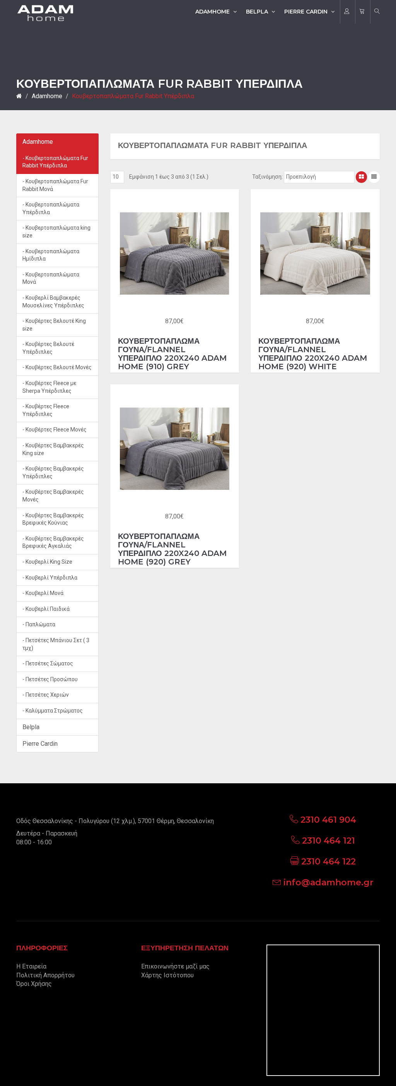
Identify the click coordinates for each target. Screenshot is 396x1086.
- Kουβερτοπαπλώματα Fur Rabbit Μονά (55, 185)
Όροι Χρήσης (34, 983)
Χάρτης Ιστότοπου (167, 975)
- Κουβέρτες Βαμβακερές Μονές (53, 496)
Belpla (258, 11)
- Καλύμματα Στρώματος (52, 711)
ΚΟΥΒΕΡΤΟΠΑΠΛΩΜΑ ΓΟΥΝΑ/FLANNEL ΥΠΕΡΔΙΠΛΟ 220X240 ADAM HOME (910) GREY (172, 353)
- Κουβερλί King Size (47, 562)
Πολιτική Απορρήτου (45, 975)
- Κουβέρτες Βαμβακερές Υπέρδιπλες (53, 472)
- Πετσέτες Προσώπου (50, 679)
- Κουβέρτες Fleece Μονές (54, 429)
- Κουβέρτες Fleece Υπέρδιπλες (45, 410)
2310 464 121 (328, 840)
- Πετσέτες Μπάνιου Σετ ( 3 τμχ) (55, 644)
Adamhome (213, 11)
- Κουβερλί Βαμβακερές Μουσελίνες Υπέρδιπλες (53, 302)
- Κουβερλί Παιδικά (46, 609)
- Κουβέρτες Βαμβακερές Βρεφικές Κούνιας (53, 519)
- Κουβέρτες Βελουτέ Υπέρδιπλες (48, 348)
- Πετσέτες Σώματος (47, 663)
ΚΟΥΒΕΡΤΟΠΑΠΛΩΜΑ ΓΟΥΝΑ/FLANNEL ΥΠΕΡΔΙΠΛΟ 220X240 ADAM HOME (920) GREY (172, 549)
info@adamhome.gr (328, 882)
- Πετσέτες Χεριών (45, 695)
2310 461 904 (328, 820)
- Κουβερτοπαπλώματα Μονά (50, 278)
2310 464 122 (328, 861)
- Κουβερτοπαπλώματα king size (56, 232)
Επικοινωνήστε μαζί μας (175, 966)
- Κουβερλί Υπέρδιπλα (49, 578)
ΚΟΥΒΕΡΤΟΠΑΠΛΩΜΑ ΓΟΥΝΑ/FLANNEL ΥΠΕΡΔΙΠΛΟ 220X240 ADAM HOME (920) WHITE (312, 353)
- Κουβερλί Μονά (42, 593)
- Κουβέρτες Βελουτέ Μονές (57, 367)
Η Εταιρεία (31, 966)
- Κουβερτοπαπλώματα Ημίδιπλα (50, 255)
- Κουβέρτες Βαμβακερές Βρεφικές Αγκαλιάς (53, 542)
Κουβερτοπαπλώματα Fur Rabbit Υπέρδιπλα (133, 96)
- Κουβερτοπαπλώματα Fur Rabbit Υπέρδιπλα (55, 162)
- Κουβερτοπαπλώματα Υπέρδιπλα (50, 208)
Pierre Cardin (306, 11)
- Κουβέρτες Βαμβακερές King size (53, 449)
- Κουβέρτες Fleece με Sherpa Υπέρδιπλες (49, 387)
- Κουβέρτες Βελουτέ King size (54, 325)
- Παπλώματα (38, 624)
